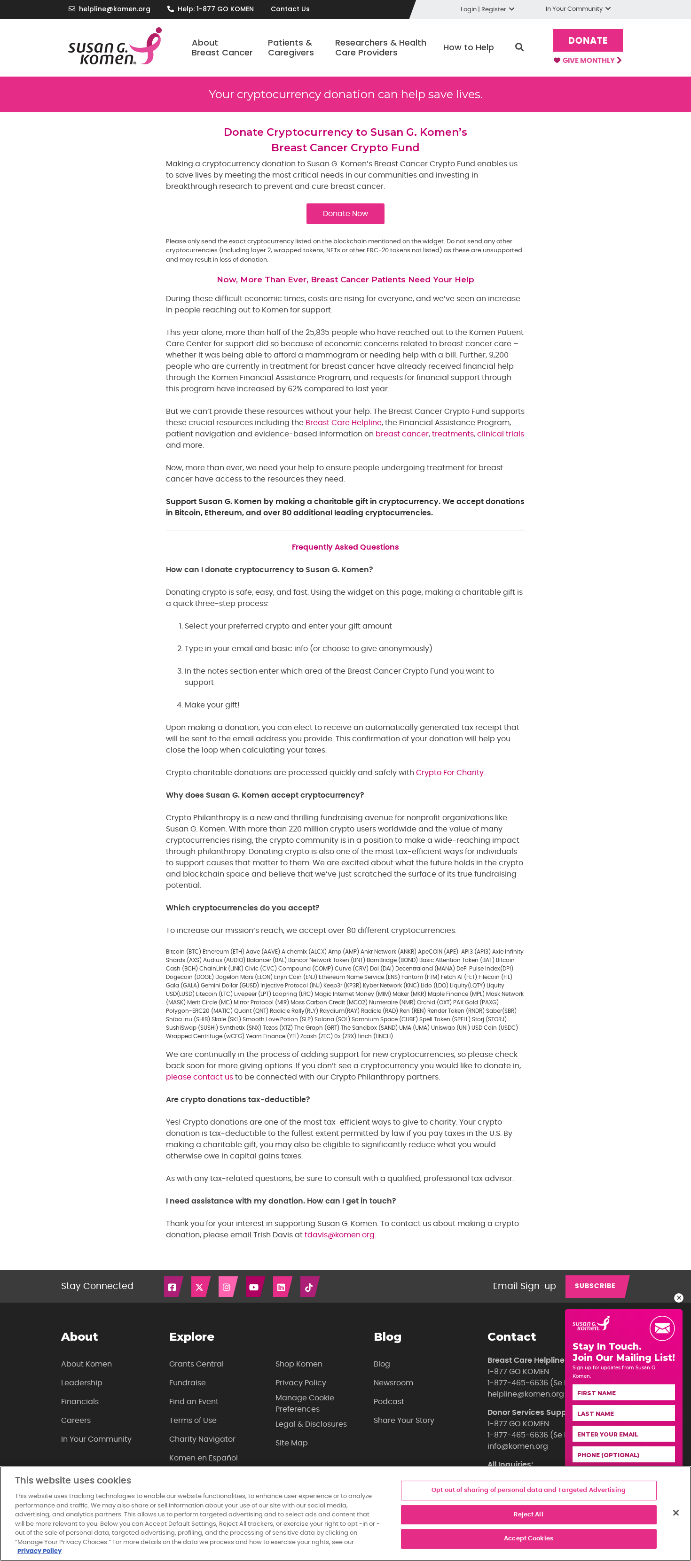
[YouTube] (256, 1286)
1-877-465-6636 (517, 1383)
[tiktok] (310, 1286)
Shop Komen (298, 1364)
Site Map (291, 1443)
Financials (80, 1402)
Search (519, 47)
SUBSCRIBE (595, 1286)
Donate (588, 41)
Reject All (528, 1515)
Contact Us (290, 9)
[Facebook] (174, 1286)
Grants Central (196, 1364)
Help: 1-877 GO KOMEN (216, 9)
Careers (76, 1420)
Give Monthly (589, 60)
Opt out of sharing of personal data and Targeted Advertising (529, 1490)
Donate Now (345, 213)
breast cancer (402, 434)
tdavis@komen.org (340, 1235)
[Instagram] (229, 1286)
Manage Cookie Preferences (304, 1403)
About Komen (86, 1364)
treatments (453, 434)
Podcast (389, 1402)
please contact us (199, 1077)
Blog (382, 1364)
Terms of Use (193, 1420)
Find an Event (194, 1402)
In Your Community (96, 1439)
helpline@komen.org (114, 9)
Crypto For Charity (450, 773)
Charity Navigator (202, 1439)
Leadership (81, 1383)
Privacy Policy (300, 1383)
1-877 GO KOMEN (518, 1371)
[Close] (676, 1513)
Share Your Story (404, 1420)
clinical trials (500, 434)
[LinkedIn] (283, 1286)
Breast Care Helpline (344, 423)
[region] (345, 1513)
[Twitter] (201, 1286)
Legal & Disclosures (311, 1424)
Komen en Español (203, 1458)
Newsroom (393, 1383)
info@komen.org (517, 1446)
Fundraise (187, 1383)
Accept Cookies (528, 1539)
